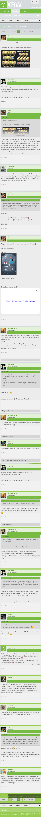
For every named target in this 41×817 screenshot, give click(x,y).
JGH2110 (10, 769)
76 (24, 31)
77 (26, 31)
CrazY (9, 36)
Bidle (9, 110)
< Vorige (3, 31)
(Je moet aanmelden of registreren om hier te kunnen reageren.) (24, 796)
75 (21, 31)
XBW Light (4, 810)
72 (12, 31)
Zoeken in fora (8, 15)
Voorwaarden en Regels (26, 813)
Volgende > (31, 31)
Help (38, 810)
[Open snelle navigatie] (39, 21)
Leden (24, 11)
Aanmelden (35, 1)
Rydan (10, 677)
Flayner (10, 614)
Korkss (10, 647)
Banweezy (11, 166)
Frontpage (6, 11)
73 (15, 31)
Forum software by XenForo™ (8, 814)
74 (18, 31)
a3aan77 (4, 460)
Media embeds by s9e (22, 814)
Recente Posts (20, 15)
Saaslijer (10, 705)
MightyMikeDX (12, 328)
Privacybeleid (37, 813)
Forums (15, 11)
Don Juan (11, 80)
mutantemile (12, 529)
